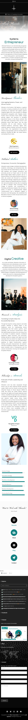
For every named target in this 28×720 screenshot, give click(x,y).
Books (14, 214)
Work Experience (14, 146)
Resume (14, 525)
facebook (4, 612)
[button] (14, 14)
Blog (14, 550)
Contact (14, 563)
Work (14, 538)
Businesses (14, 152)
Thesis (14, 369)
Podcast (15, 430)
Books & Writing (14, 208)
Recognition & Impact (14, 423)
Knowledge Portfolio (14, 363)
